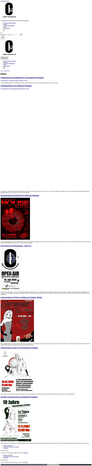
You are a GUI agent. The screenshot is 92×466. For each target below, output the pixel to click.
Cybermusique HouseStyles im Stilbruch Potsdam (20, 195)
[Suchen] (1, 33)
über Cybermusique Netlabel (10, 23)
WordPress (25, 452)
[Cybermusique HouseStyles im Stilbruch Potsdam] (15, 239)
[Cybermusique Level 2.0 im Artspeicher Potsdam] (17, 391)
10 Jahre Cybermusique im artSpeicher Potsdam (19, 397)
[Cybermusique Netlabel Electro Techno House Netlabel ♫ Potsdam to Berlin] (9, 18)
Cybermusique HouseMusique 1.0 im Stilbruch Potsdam (22, 78)
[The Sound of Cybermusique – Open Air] (10, 289)
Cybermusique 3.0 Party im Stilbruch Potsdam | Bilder (21, 297)
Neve (16, 452)
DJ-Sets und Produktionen (9, 25)
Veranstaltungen (7, 28)
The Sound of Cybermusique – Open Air (16, 246)
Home (2, 70)
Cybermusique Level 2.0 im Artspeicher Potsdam (19, 348)
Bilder (5, 26)
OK (48, 464)
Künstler (5, 24)
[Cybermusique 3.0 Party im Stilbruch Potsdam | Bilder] (17, 341)
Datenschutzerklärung (54, 464)
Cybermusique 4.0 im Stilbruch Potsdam (16, 86)
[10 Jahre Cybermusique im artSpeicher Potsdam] (16, 440)
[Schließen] (3, 37)
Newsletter (6, 448)
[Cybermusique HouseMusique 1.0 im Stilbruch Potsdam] (14, 80)
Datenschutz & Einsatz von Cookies (11, 446)
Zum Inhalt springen (5, 1)
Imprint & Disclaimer (8, 445)
